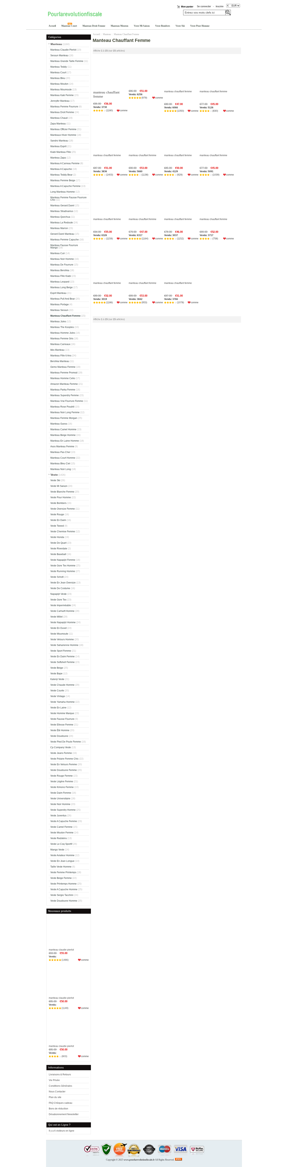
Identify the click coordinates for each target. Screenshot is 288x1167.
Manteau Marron (59, 228)
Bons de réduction (58, 1108)
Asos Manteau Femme (62, 446)
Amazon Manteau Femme (64, 384)
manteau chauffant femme (106, 94)
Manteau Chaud (59, 118)
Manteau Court (69, 25)
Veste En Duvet (58, 628)
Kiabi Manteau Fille (60, 152)
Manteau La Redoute (61, 222)
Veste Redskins (58, 838)
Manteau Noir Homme (62, 259)
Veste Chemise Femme (62, 531)
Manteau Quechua (60, 216)
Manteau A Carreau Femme (65, 163)
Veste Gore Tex (58, 599)
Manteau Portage (59, 304)
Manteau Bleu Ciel (60, 463)
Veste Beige (56, 667)
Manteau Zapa (58, 157)
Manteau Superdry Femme (64, 395)
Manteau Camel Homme (63, 429)
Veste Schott (56, 577)
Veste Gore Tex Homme (62, 565)
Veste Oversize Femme (62, 508)
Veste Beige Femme (61, 878)
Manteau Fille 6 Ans (60, 355)
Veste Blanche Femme (62, 491)
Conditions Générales (60, 1086)
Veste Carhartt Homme (62, 611)
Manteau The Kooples (62, 327)
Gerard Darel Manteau (62, 234)
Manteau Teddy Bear (61, 174)
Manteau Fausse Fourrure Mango (64, 246)
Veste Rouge (57, 514)
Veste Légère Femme (61, 781)
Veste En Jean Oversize (63, 582)
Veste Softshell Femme (62, 662)
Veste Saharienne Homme (64, 645)
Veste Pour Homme (199, 25)
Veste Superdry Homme (63, 809)
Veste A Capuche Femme (63, 821)
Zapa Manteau (58, 123)
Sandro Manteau (59, 140)
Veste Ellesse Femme (61, 724)
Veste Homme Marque (62, 713)
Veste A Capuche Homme (63, 889)
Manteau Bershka (59, 270)
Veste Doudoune (59, 736)
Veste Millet (56, 616)
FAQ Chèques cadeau (60, 1103)
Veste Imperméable (60, 605)
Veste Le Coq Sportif (61, 844)
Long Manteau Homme (62, 191)
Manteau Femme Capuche (64, 239)
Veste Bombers (162, 25)
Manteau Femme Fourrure (64, 106)
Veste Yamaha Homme (62, 702)
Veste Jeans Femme (61, 753)
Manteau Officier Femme (63, 129)
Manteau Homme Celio (62, 378)
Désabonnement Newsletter (64, 1114)
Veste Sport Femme (60, 650)
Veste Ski (180, 25)
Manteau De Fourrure (61, 264)
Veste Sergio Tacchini (61, 895)
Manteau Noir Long (60, 469)
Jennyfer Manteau (60, 101)
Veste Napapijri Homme (63, 622)
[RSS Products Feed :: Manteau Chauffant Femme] (178, 1159)
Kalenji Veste (57, 679)
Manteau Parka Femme (62, 389)
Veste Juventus (58, 815)
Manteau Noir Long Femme (65, 412)
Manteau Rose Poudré (62, 406)
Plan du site (55, 1097)
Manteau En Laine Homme (64, 440)
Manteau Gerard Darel (62, 205)
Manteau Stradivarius (61, 211)
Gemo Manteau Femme (62, 367)
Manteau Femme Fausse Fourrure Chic (68, 198)
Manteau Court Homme (62, 457)
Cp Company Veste (60, 747)
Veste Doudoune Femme (63, 770)
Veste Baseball (58, 554)
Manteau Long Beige (61, 287)
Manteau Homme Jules (62, 332)
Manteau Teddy (58, 66)
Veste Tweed (57, 525)
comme (85, 960)
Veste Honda (57, 537)
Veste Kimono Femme (62, 787)
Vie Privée (54, 1080)
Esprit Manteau (58, 293)
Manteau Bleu (57, 78)
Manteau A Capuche (61, 169)
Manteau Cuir (57, 253)
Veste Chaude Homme (62, 685)
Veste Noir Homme (60, 804)
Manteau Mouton (119, 25)
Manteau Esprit (58, 146)
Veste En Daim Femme (62, 656)
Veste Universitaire (60, 798)
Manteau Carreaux (60, 344)
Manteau (107, 34)
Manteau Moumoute (61, 89)
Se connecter (204, 6)
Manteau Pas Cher (60, 452)
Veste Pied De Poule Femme (65, 741)
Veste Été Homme (59, 730)
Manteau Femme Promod (63, 372)
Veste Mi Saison (142, 25)
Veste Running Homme (62, 571)
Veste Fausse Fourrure (62, 719)
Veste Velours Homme (62, 639)
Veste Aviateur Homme (62, 855)
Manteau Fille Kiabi (60, 276)
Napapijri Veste (58, 594)
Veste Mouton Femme (61, 832)
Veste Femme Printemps (63, 872)
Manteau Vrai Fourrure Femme (66, 401)
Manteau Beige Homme (63, 435)
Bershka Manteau (59, 361)
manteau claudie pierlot (61, 949)
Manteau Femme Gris (61, 338)
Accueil (52, 25)
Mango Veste (57, 849)
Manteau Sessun (59, 310)
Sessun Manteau (59, 55)
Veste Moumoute (59, 633)
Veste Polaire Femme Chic (64, 758)
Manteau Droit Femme (93, 25)
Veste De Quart (58, 542)
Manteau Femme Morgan (63, 418)
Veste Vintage (57, 696)
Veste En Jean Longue (62, 861)
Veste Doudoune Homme (63, 900)
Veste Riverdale (58, 548)
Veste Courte (57, 690)
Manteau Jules (58, 321)
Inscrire (220, 6)
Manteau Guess (58, 423)
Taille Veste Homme (61, 866)
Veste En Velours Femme (63, 764)
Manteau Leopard (59, 281)
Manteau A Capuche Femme (65, 186)
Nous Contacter (57, 1091)
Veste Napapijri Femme (62, 560)
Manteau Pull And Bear (62, 298)
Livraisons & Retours (60, 1074)
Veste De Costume (60, 588)
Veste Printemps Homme (63, 883)
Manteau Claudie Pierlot (63, 49)
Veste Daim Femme (60, 792)
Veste (54, 474)
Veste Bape (56, 673)
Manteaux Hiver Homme (63, 135)
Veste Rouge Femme (61, 775)
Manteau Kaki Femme (62, 95)
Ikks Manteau (57, 350)
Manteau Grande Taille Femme (66, 61)
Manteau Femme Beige (62, 180)
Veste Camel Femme (61, 827)
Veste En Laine (58, 707)
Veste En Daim (58, 520)
